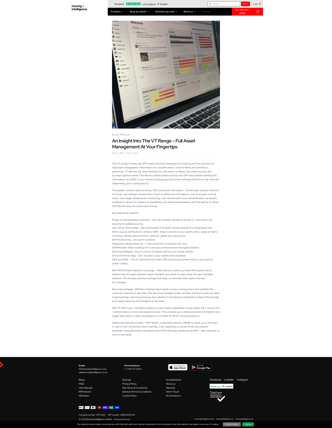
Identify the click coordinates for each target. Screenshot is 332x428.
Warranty (170, 387)
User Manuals (85, 387)
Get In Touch (172, 391)
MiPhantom (85, 391)
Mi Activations (173, 395)
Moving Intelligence (95, 419)
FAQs (81, 383)
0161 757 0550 (244, 12)
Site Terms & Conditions (134, 387)
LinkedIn (229, 379)
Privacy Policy (129, 383)
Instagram (242, 379)
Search (245, 4)
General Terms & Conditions (136, 391)
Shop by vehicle (138, 11)
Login (255, 4)
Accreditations (173, 379)
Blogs (82, 379)
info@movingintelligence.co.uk (92, 369)
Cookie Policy (129, 395)
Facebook (216, 379)
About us (188, 11)
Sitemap (126, 379)
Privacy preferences (122, 419)
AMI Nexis (84, 395)
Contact (206, 11)
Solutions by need (165, 11)
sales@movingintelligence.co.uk (93, 372)
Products (116, 11)
